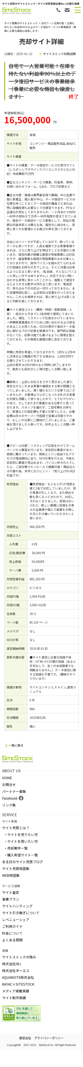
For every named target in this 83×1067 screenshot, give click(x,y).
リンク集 (9, 804)
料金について (12, 933)
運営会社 (25, 1038)
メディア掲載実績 (15, 990)
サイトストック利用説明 (59, 54)
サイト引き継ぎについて (21, 912)
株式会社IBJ (11, 963)
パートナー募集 (14, 791)
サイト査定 (10, 892)
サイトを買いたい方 (22, 841)
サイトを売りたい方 (22, 834)
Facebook (9, 798)
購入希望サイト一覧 (22, 854)
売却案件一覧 (17, 848)
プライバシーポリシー (49, 1038)
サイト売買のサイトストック (20, 23)
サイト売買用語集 (15, 868)
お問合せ (9, 784)
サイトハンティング (17, 905)
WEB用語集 (11, 875)
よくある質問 (12, 939)
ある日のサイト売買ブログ (22, 861)
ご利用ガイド (12, 926)
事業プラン (10, 899)
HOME (7, 777)
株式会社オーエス (15, 970)
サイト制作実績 (14, 997)
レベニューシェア (15, 919)
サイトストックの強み (19, 956)
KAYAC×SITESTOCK (18, 984)
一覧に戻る (16, 745)
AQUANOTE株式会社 (18, 977)
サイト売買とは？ (15, 827)
